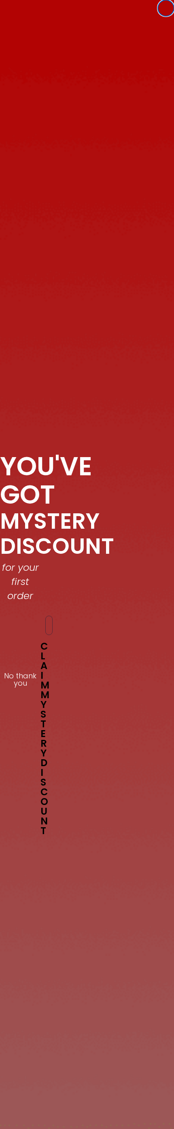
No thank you (20, 677)
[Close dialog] (166, 8)
